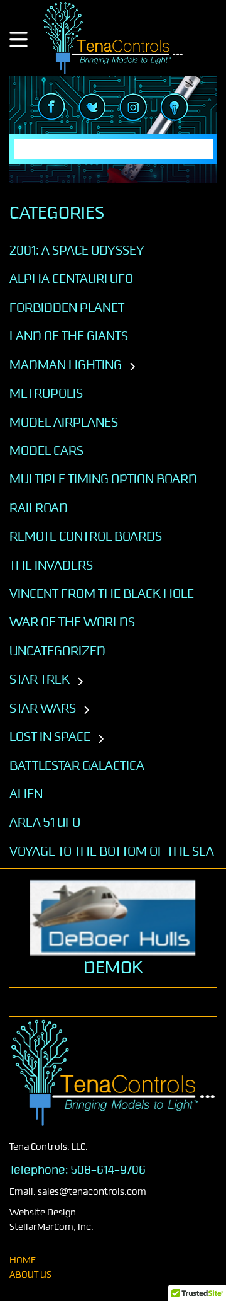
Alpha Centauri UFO (71, 278)
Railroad (38, 508)
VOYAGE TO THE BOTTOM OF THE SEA (111, 851)
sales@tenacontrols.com (92, 1192)
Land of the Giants (68, 336)
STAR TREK (39, 679)
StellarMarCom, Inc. (51, 1227)
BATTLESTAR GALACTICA (76, 765)
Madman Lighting (65, 365)
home (22, 1260)
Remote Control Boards (85, 536)
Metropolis (46, 393)
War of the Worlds (72, 622)
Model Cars (46, 450)
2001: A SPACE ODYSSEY (76, 250)
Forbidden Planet (66, 307)
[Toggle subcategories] (132, 367)
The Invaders (51, 565)
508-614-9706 (108, 1170)
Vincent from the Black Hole (101, 593)
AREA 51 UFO (44, 822)
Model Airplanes (63, 422)
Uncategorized (57, 651)
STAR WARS (42, 708)
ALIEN (26, 794)
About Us (30, 1275)
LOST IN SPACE (49, 736)
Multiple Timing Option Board (103, 479)
